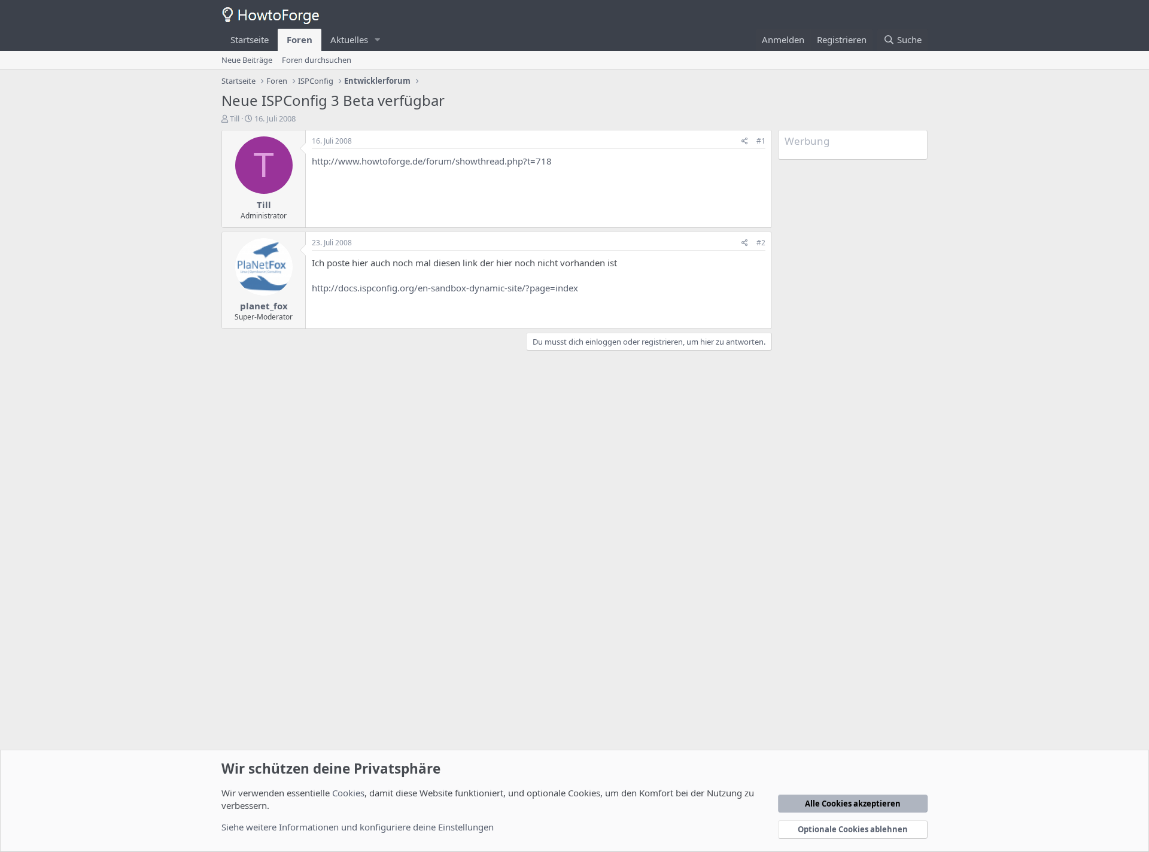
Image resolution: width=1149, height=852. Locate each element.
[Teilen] (744, 141)
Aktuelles (349, 39)
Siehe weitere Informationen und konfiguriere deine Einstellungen (357, 827)
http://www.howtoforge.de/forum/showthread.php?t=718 (432, 161)
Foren (299, 39)
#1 (760, 141)
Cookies (348, 793)
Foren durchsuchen (316, 59)
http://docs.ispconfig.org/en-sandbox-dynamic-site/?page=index (445, 288)
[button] (377, 40)
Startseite (249, 39)
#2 (760, 243)
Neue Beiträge (246, 59)
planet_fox (264, 306)
